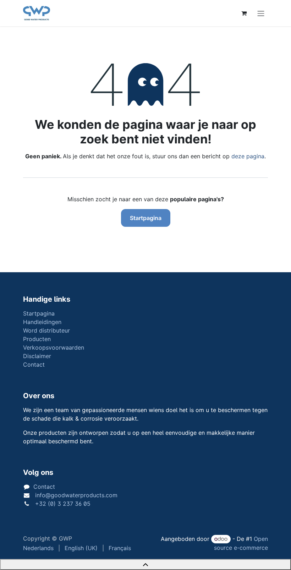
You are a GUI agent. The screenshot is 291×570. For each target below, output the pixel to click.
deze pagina (247, 156)
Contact (34, 364)
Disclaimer (37, 356)
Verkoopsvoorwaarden (53, 347)
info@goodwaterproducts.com (75, 495)
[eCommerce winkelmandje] (244, 13)
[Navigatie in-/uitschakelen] (261, 13)
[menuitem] (38, 548)
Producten (37, 338)
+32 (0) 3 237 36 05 (61, 503)
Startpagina (145, 217)
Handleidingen (42, 321)
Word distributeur (46, 330)
